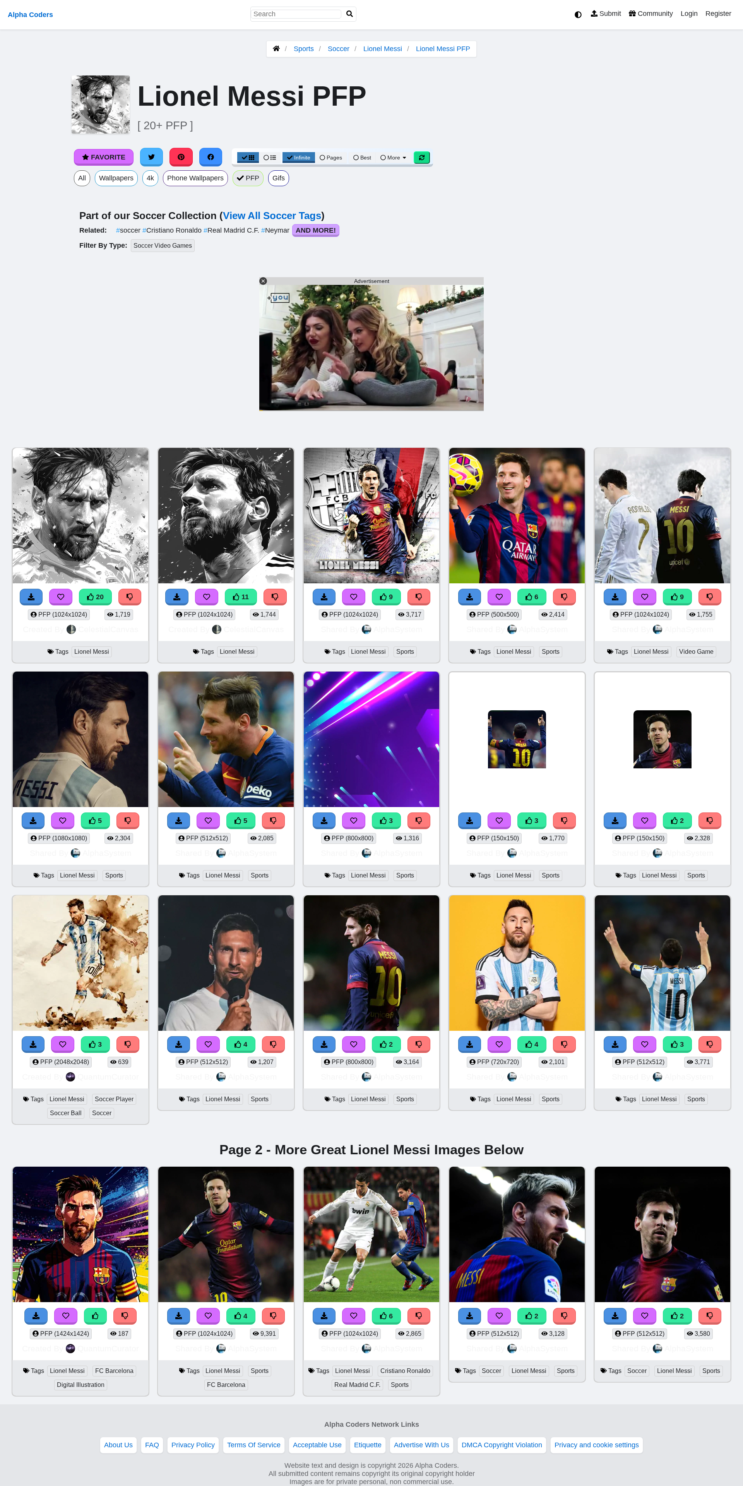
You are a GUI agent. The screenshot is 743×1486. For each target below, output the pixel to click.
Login (689, 13)
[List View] (270, 157)
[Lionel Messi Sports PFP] (371, 740)
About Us (118, 1445)
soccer (129, 230)
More (394, 157)
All (82, 178)
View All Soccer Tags (272, 215)
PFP (251, 178)
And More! (316, 230)
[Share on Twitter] (151, 157)
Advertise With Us (421, 1445)
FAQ (152, 1445)
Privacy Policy (193, 1445)
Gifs (278, 178)
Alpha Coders (30, 15)
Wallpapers (116, 178)
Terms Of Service (254, 1445)
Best (365, 157)
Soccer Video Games (163, 245)
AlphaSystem (398, 629)
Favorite (107, 157)
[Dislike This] (419, 820)
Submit (609, 13)
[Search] (349, 14)
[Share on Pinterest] (181, 157)
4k (150, 178)
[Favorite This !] (353, 820)
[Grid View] (248, 157)
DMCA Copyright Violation (502, 1445)
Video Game (696, 651)
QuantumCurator (108, 1076)
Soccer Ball (66, 1113)
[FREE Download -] (324, 820)
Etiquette (368, 1445)
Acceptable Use (317, 1445)
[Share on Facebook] (211, 157)
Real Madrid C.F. (232, 230)
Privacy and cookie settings (597, 1445)
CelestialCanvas (108, 629)
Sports (304, 49)
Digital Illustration (80, 1384)
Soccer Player (114, 1099)
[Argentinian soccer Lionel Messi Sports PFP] (517, 1235)
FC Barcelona (114, 1371)
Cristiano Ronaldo (173, 230)
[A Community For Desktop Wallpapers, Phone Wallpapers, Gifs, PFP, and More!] (276, 49)
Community (654, 13)
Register (718, 13)
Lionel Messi (382, 49)
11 (244, 597)
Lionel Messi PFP (443, 49)
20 (99, 597)
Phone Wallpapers (195, 178)
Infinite (302, 157)
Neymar (276, 230)
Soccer (338, 49)
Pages (334, 157)
